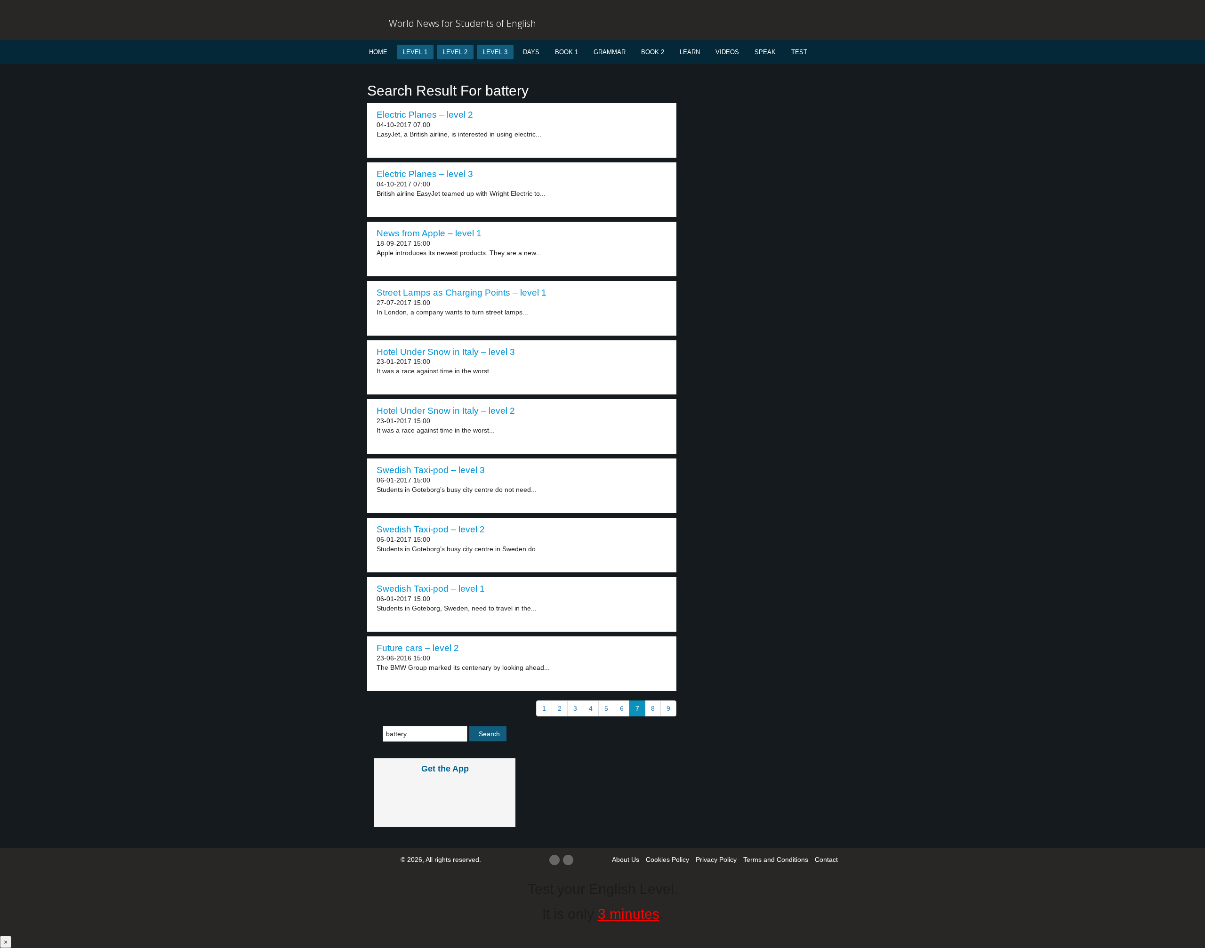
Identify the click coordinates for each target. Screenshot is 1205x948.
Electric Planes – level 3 (425, 174)
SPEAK (765, 52)
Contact (826, 859)
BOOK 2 (652, 52)
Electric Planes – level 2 (425, 115)
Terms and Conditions (775, 859)
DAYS (531, 52)
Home (378, 52)
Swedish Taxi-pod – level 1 (431, 589)
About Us (625, 859)
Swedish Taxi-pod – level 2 (431, 529)
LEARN (690, 52)
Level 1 (415, 52)
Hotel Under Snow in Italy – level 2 (446, 411)
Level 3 (495, 52)
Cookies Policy (667, 859)
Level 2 (455, 52)
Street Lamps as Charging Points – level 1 (461, 292)
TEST (799, 52)
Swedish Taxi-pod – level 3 (431, 470)
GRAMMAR (610, 52)
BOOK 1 (566, 52)
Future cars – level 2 (418, 648)
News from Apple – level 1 (429, 233)
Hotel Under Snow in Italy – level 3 (446, 352)
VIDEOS (727, 52)
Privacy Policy (716, 859)
